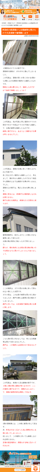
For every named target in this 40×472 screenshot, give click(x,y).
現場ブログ (11, 23)
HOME (4, 23)
